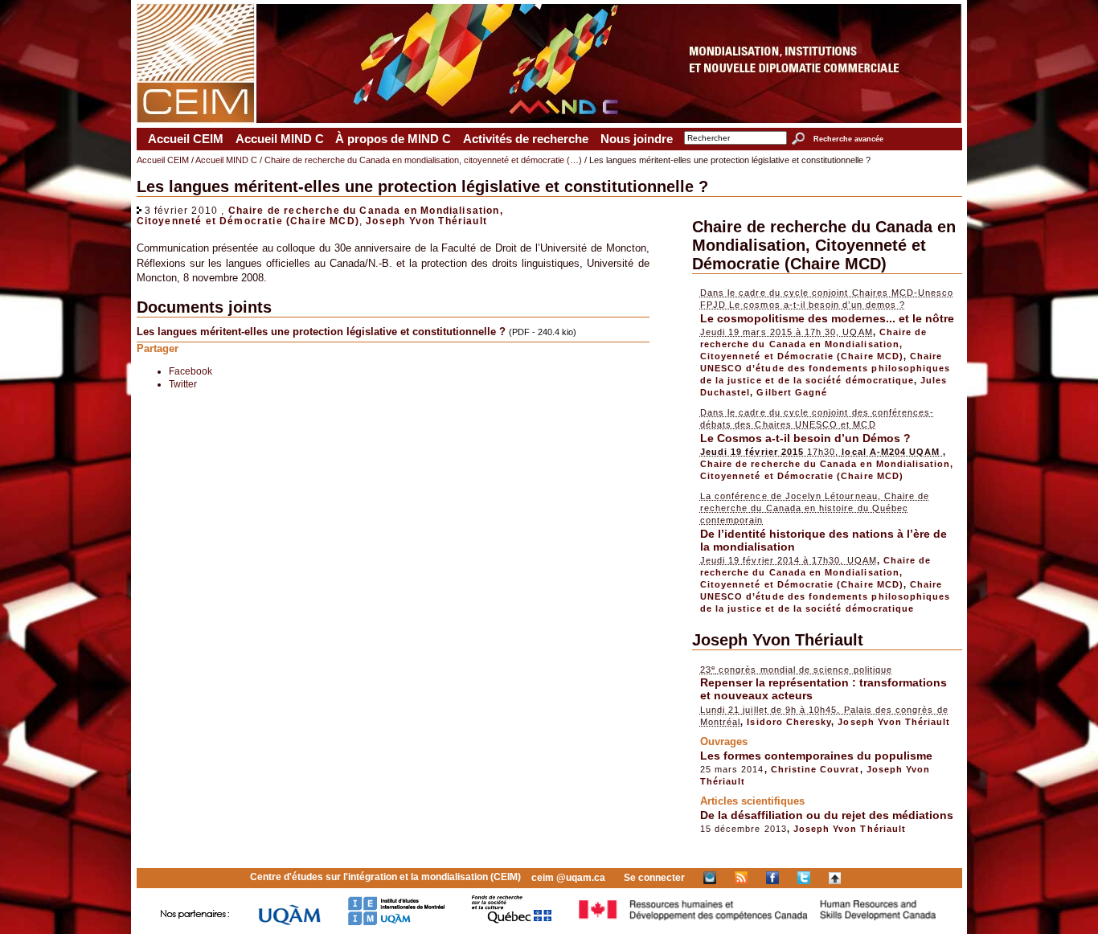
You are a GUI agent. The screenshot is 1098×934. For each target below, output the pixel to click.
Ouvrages (724, 741)
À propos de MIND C (393, 139)
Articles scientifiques (752, 801)
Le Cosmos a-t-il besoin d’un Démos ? (805, 438)
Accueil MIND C (280, 139)
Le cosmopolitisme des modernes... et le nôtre (827, 318)
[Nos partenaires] (195, 922)
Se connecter (654, 877)
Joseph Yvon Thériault (426, 220)
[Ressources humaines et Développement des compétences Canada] (758, 922)
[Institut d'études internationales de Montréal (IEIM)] (396, 922)
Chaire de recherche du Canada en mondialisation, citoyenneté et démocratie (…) (423, 160)
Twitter (183, 384)
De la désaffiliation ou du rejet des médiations (826, 815)
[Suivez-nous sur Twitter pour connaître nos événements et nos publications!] (803, 878)
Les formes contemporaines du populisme (816, 755)
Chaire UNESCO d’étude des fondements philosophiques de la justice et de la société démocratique (825, 368)
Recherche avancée (848, 139)
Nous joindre (636, 139)
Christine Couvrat (815, 769)
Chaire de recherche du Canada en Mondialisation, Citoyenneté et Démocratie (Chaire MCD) (320, 215)
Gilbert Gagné (791, 392)
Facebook (190, 371)
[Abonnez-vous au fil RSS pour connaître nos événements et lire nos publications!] (741, 878)
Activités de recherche (525, 139)
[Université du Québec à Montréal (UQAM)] (289, 922)
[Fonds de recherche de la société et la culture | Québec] (511, 922)
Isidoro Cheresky (789, 722)
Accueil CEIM (185, 139)
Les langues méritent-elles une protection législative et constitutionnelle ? (321, 332)
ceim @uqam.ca (568, 877)
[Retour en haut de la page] (835, 878)
